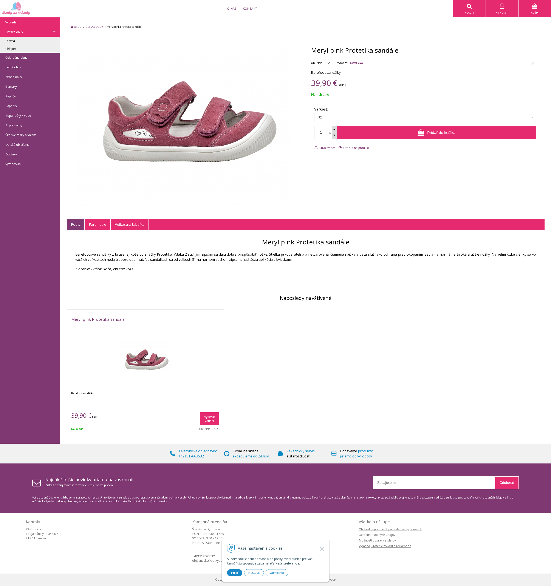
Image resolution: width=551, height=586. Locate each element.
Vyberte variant (209, 419)
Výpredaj (11, 22)
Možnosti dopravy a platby (377, 540)
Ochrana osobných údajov (377, 535)
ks (329, 132)
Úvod (78, 27)
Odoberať (507, 483)
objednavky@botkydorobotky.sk (214, 560)
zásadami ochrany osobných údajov (178, 497)
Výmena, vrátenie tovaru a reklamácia (385, 546)
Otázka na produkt (355, 148)
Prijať (234, 572)
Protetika (354, 63)
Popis (75, 224)
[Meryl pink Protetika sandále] (183, 125)
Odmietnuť (277, 572)
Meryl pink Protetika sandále (98, 319)
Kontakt (250, 8)
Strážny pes (327, 148)
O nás (231, 8)
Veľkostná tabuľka (129, 224)
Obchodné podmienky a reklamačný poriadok (390, 529)
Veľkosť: (321, 109)
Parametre (97, 224)
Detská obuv (94, 27)
